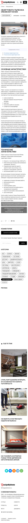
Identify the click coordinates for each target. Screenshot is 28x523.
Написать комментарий (10, 233)
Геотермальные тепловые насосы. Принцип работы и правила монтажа (14, 204)
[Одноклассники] (14, 470)
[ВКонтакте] (10, 470)
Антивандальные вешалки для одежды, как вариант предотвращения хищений (14, 209)
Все (3, 253)
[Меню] (25, 2)
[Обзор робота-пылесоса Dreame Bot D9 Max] (14, 28)
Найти (23, 243)
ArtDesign (16, 15)
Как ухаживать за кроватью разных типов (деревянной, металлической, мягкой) (11, 458)
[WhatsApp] (21, 470)
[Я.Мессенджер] (6, 470)
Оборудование (6, 15)
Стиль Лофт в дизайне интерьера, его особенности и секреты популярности (13, 382)
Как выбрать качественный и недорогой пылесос (11, 420)
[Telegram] (17, 470)
